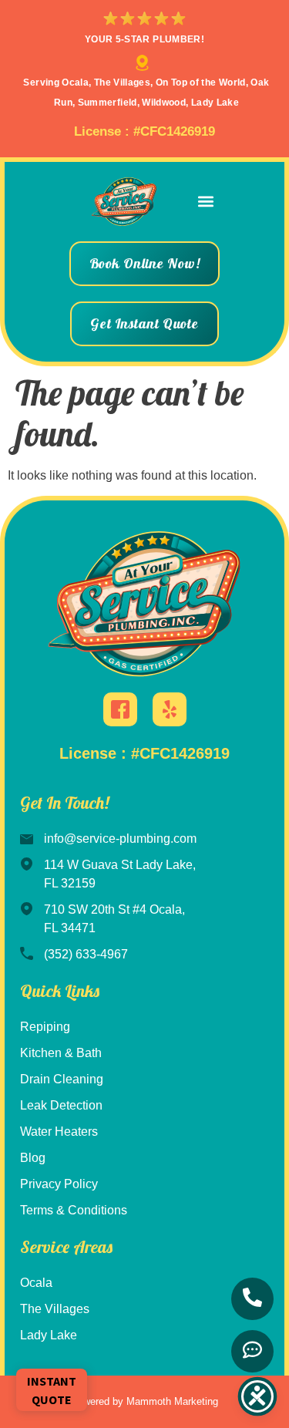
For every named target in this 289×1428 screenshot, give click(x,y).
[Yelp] (170, 709)
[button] (205, 201)
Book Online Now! (144, 263)
